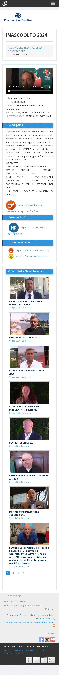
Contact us (8, 650)
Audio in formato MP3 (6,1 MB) (32, 256)
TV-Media (29, 650)
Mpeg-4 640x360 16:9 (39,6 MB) (32, 250)
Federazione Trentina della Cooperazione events (30, 622)
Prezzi (37, 650)
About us (19, 650)
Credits (25, 653)
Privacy (17, 653)
